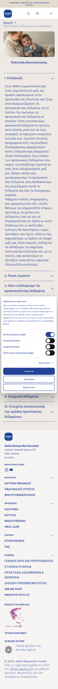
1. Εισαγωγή (13, 78)
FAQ (7, 546)
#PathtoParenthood (20, 495)
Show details (44, 363)
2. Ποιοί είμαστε (17, 275)
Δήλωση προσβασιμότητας (26, 583)
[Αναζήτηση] (28, 14)
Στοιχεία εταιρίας (18, 566)
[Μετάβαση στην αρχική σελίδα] (8, 14)
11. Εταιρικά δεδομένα (21, 396)
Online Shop (13, 589)
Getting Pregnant (18, 483)
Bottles (10, 515)
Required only (29, 387)
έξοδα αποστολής (22, 669)
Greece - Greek (12, 626)
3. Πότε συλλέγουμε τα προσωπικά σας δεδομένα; (24, 288)
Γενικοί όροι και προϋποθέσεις (29, 561)
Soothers (11, 509)
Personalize (29, 379)
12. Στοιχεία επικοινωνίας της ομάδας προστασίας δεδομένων (24, 411)
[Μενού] (51, 14)
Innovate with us (17, 594)
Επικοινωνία (14, 540)
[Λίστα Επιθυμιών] (37, 13)
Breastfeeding (15, 521)
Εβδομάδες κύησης (20, 489)
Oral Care (12, 526)
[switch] (50, 340)
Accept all (29, 371)
